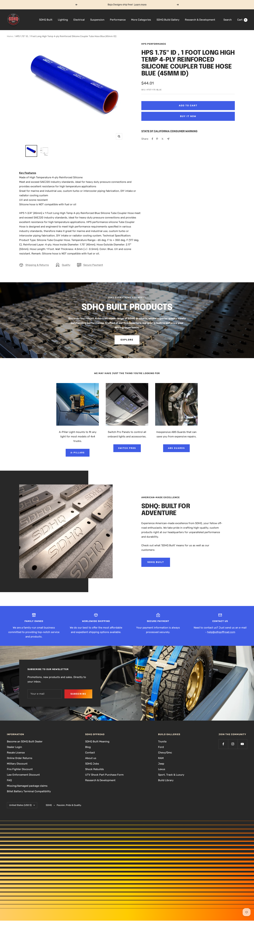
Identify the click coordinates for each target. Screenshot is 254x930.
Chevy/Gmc (165, 752)
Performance (118, 19)
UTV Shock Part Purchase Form (104, 774)
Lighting (63, 19)
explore (127, 339)
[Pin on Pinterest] (157, 139)
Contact (90, 752)
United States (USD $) (20, 805)
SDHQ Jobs (92, 763)
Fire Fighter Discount (20, 769)
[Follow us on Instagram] (233, 744)
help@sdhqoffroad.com (221, 632)
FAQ (9, 780)
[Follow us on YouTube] (242, 744)
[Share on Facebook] (152, 139)
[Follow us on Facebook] (223, 744)
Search (227, 19)
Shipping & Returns (37, 265)
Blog (88, 747)
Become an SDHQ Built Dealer (25, 741)
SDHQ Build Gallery (168, 19)
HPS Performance (153, 44)
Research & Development (200, 19)
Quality (66, 265)
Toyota (162, 741)
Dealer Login (14, 747)
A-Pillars (77, 452)
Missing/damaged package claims (27, 785)
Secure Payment (93, 265)
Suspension (97, 19)
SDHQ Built (45, 19)
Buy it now (188, 116)
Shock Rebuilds (94, 769)
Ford (161, 747)
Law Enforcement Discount (23, 774)
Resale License (16, 752)
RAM (161, 758)
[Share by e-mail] (168, 139)
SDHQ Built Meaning (97, 741)
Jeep (161, 763)
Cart (241, 19)
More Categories (141, 19)
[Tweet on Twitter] (162, 139)
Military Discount (17, 763)
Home (10, 36)
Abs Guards (176, 448)
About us (90, 758)
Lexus (161, 769)
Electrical (79, 19)
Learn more (140, 4)
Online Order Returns (19, 758)
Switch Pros (127, 448)
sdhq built (155, 562)
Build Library (165, 780)
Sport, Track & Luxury (171, 774)
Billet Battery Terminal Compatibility (29, 791)
